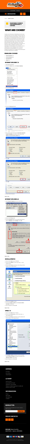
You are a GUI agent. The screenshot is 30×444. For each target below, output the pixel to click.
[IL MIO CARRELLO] (24, 14)
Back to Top (7, 196)
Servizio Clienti (8, 381)
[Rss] (6, 419)
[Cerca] (21, 14)
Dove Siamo (8, 373)
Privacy (7, 394)
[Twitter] (12, 419)
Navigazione (11, 14)
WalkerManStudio (21, 440)
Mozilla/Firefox (9, 58)
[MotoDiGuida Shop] (15, 5)
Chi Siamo (8, 371)
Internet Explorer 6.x (10, 57)
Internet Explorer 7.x (10, 55)
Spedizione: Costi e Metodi (11, 384)
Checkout (18, 10)
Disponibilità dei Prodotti (10, 382)
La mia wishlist (12, 10)
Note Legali (8, 395)
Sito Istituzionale (9, 397)
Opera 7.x (8, 60)
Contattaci (8, 398)
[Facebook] (9, 419)
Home (6, 18)
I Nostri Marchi (8, 374)
